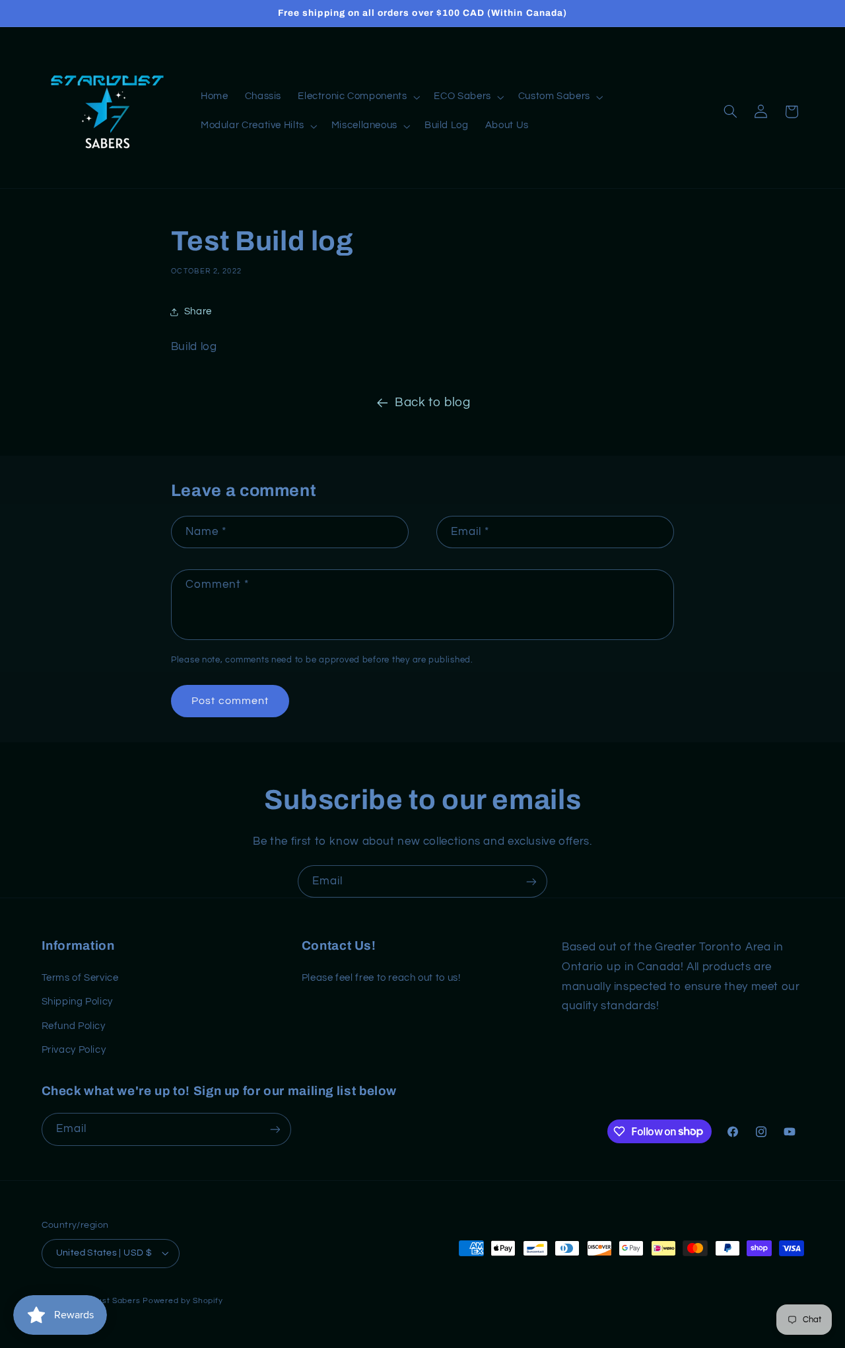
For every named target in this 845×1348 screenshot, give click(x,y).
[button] (358, 97)
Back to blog (433, 402)
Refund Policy (74, 1026)
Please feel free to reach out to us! (381, 978)
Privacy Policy (74, 1050)
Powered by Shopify (182, 1300)
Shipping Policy (77, 1002)
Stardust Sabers (107, 1300)
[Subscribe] (531, 881)
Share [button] (198, 311)
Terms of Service (80, 978)
